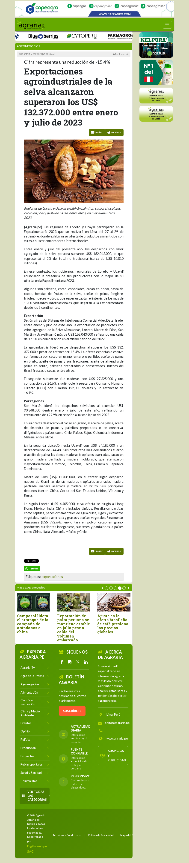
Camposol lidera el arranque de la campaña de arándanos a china (32, 624)
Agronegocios (28, 46)
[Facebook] (62, 661)
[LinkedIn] (86, 661)
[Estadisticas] (156, 95)
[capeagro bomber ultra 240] (94, 9)
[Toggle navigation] (167, 25)
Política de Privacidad (101, 835)
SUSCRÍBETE (72, 711)
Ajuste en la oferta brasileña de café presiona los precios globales (112, 624)
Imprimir (115, 132)
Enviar (98, 132)
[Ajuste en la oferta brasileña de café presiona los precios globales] (113, 602)
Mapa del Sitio (128, 835)
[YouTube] (70, 661)
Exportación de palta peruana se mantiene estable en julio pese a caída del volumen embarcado (73, 628)
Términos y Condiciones (67, 835)
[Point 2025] (156, 72)
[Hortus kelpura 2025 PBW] (156, 45)
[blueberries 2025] (34, 36)
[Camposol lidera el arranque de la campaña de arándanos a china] (33, 602)
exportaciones (52, 577)
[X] (78, 661)
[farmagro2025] (117, 36)
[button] (106, 588)
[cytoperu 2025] (73, 36)
